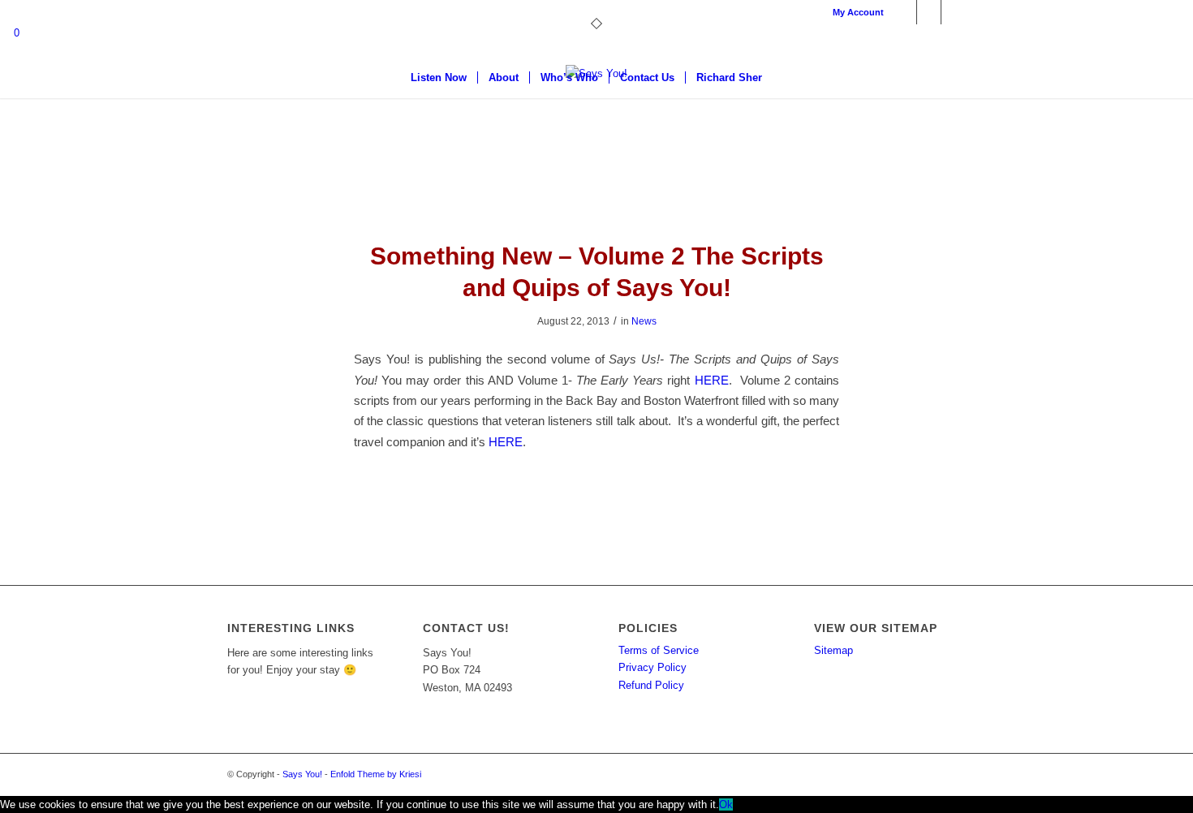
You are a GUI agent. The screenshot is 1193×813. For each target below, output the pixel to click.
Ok (726, 804)
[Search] (783, 78)
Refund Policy (651, 685)
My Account (858, 12)
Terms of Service (658, 650)
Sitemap (833, 650)
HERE (712, 380)
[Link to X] (929, 12)
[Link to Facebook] (904, 12)
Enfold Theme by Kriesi (375, 774)
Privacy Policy (652, 667)
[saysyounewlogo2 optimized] (596, 126)
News (644, 321)
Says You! (302, 774)
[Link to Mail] (953, 12)
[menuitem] (854, 12)
